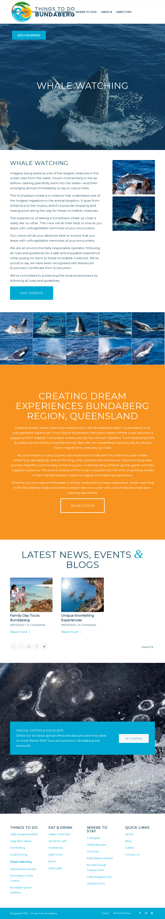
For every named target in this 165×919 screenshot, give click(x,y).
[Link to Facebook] (140, 913)
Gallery (129, 847)
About (129, 834)
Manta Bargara (96, 844)
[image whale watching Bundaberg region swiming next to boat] (148, 352)
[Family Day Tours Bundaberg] (31, 595)
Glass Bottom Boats (23, 869)
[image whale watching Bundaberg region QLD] (148, 325)
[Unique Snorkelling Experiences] (82, 595)
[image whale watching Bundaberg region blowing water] (115, 352)
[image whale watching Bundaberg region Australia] (49, 325)
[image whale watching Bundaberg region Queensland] (16, 325)
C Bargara (93, 837)
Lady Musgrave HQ (99, 876)
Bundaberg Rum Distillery (21, 890)
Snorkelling (17, 847)
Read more (18, 632)
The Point (93, 851)
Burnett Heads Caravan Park (96, 867)
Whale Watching (21, 861)
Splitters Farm (96, 883)
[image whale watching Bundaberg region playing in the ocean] (49, 352)
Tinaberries (55, 847)
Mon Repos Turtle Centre (21, 878)
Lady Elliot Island (20, 841)
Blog (128, 841)
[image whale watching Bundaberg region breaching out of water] (16, 352)
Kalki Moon (55, 854)
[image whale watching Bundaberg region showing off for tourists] (82, 352)
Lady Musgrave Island (24, 834)
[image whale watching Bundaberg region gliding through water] (115, 325)
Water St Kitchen (59, 834)
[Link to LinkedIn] (152, 913)
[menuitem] (20, 12)
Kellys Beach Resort (100, 858)
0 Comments (36, 624)
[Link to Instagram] (146, 913)
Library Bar (55, 868)
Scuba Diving (18, 854)
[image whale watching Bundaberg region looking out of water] (82, 325)
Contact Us (132, 854)
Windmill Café (57, 841)
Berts (52, 861)
